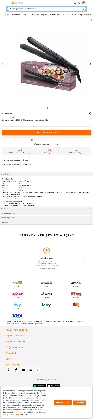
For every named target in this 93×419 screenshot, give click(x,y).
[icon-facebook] (16, 370)
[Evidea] (17, 3)
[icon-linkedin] (30, 370)
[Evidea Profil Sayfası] (79, 3)
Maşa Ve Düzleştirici (39, 15)
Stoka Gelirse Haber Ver (46, 132)
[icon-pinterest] (38, 370)
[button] (45, 108)
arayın (57, 144)
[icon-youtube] (23, 370)
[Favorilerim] (75, 3)
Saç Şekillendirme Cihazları (16, 15)
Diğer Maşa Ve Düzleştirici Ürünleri (18, 164)
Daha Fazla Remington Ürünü (16, 160)
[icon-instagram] (8, 370)
